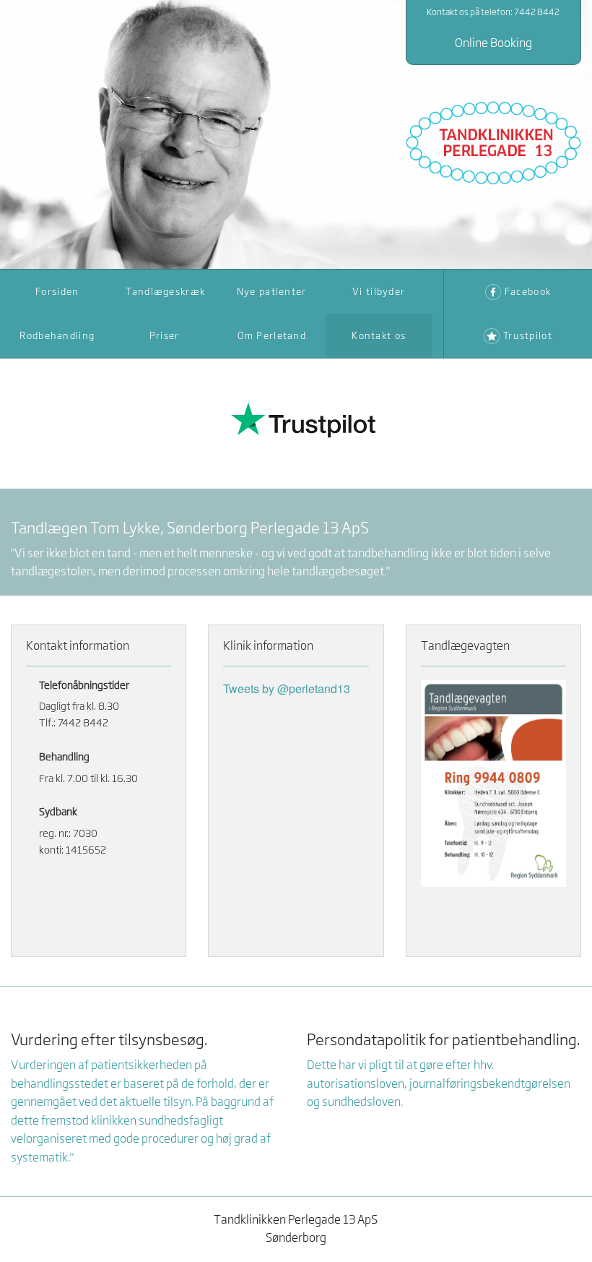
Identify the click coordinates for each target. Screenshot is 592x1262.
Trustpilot (527, 335)
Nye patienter (272, 291)
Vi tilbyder (378, 291)
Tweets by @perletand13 (286, 688)
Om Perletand (272, 335)
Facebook (528, 291)
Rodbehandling (57, 335)
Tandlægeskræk (166, 291)
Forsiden (57, 291)
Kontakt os (379, 335)
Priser (164, 335)
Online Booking (493, 42)
